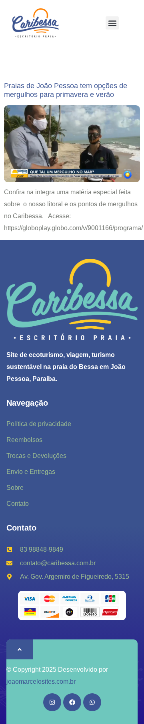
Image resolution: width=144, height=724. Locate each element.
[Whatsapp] (92, 702)
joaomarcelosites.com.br (41, 681)
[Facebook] (72, 702)
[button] (112, 23)
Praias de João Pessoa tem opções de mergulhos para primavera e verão (65, 90)
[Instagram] (52, 702)
